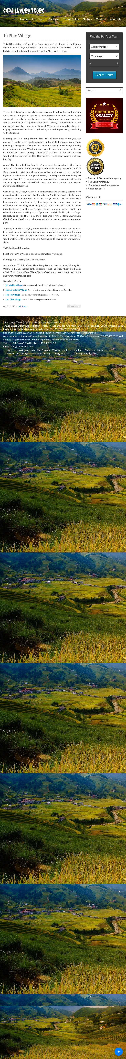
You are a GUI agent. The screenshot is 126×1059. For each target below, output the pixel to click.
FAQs (100, 350)
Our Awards (43, 350)
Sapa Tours (38, 19)
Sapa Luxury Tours (12, 322)
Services (54, 19)
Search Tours (104, 75)
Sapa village (73, 306)
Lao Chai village (14, 299)
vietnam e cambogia (42, 353)
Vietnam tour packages (18, 353)
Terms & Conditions (24, 350)
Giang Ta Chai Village (17, 289)
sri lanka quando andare (84, 353)
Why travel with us (61, 350)
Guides (23, 306)
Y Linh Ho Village (14, 285)
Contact (101, 19)
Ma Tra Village (13, 294)
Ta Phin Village (17, 35)
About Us (115, 19)
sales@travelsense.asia (21, 346)
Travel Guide (71, 19)
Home (24, 19)
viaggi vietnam (62, 353)
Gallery (87, 19)
